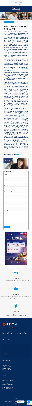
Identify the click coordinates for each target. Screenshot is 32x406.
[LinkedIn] (20, 4)
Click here (18, 154)
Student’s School (7, 204)
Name (5, 174)
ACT (24, 69)
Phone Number (7, 185)
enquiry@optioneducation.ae (17, 2)
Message (6, 210)
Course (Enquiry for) (8, 191)
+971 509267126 (12, 1)
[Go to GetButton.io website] (28, 404)
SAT (22, 69)
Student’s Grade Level (8, 197)
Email (5, 179)
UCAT (5, 70)
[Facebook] (12, 4)
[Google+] (14, 4)
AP (27, 69)
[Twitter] (16, 4)
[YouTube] (18, 4)
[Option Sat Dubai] (16, 8)
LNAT (11, 70)
